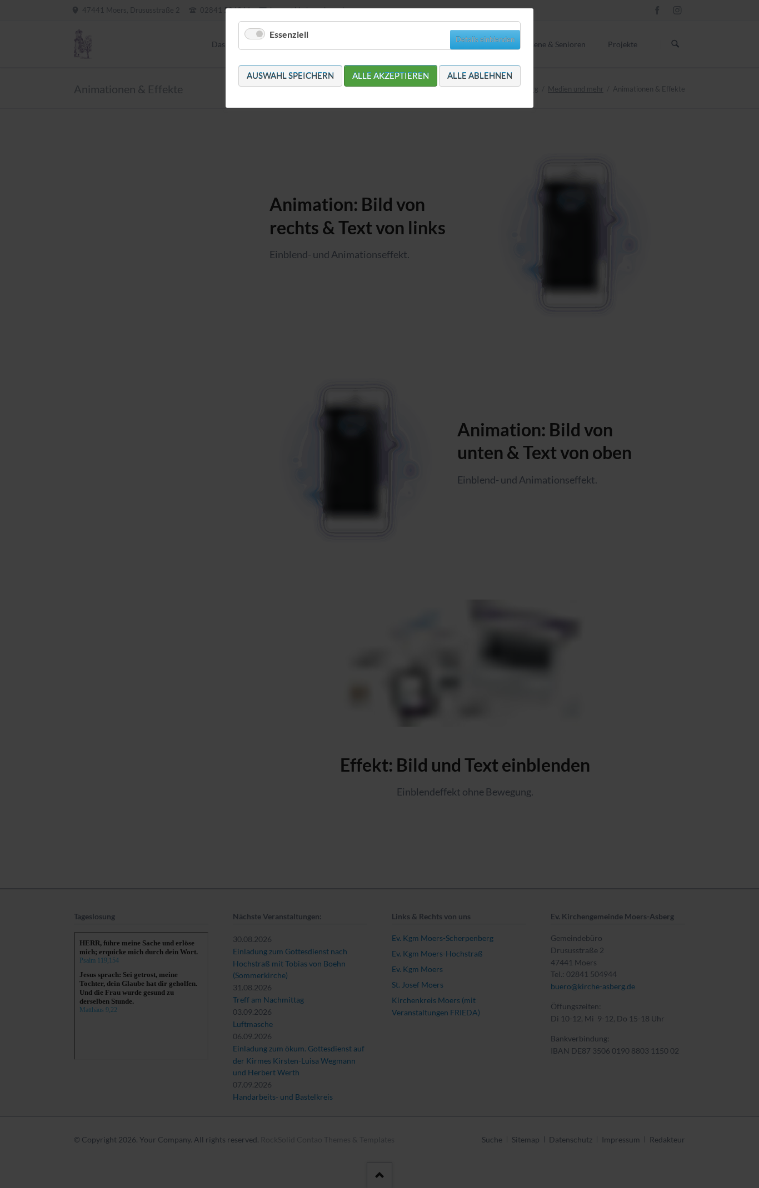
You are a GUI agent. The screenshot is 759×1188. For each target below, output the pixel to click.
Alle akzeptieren (390, 75)
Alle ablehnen (479, 75)
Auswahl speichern (290, 75)
